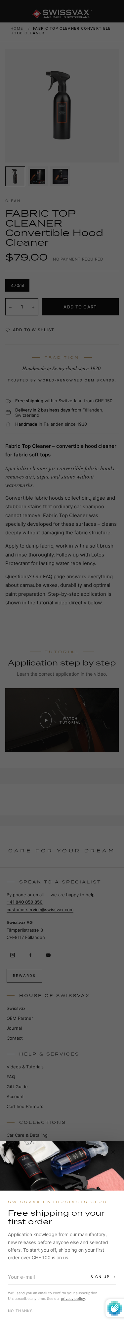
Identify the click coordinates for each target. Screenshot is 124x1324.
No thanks (20, 1310)
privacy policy (73, 1298)
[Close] (113, 1152)
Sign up (100, 1276)
